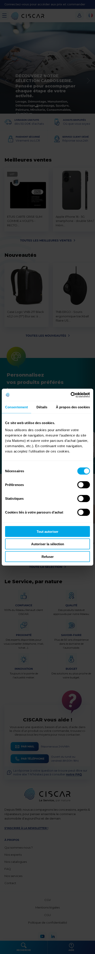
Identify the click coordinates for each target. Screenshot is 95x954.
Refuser (48, 556)
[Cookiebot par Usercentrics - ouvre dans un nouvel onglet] (70, 395)
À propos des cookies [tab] (73, 407)
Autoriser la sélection (47, 544)
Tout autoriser (47, 531)
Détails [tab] (41, 407)
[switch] (83, 484)
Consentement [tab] (16, 407)
